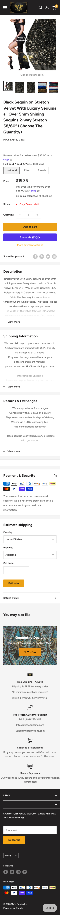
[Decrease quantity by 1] (19, 214)
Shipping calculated (27, 195)
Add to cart (30, 226)
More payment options (30, 245)
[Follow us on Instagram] (18, 872)
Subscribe (14, 839)
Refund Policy (11, 597)
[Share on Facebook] (35, 256)
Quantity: (8, 214)
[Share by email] (54, 256)
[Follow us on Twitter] (12, 872)
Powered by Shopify (13, 908)
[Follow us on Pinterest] (24, 872)
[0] (54, 8)
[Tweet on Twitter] (48, 256)
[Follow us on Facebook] (5, 872)
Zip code (8, 563)
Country (7, 532)
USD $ (8, 855)
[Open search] (40, 7)
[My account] (47, 7)
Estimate (13, 583)
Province (8, 547)
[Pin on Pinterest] (41, 256)
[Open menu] (5, 7)
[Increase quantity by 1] (37, 214)
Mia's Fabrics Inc (14, 139)
